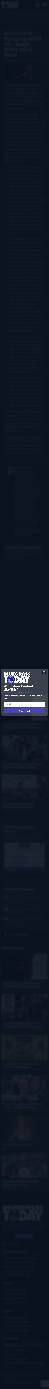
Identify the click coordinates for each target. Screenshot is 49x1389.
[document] (24, 694)
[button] (44, 672)
